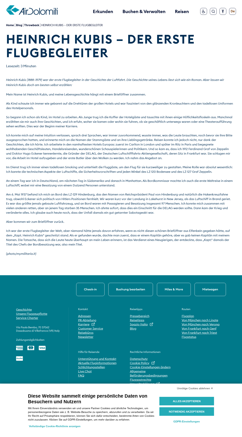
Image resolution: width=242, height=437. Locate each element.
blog (19, 25)
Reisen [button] (182, 11)
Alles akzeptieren (187, 401)
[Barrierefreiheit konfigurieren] (223, 11)
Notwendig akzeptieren (186, 411)
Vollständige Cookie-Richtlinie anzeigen (55, 426)
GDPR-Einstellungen (186, 421)
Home (10, 25)
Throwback (31, 25)
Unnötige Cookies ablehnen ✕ (195, 388)
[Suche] (213, 11)
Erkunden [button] (103, 11)
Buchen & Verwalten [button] (144, 11)
